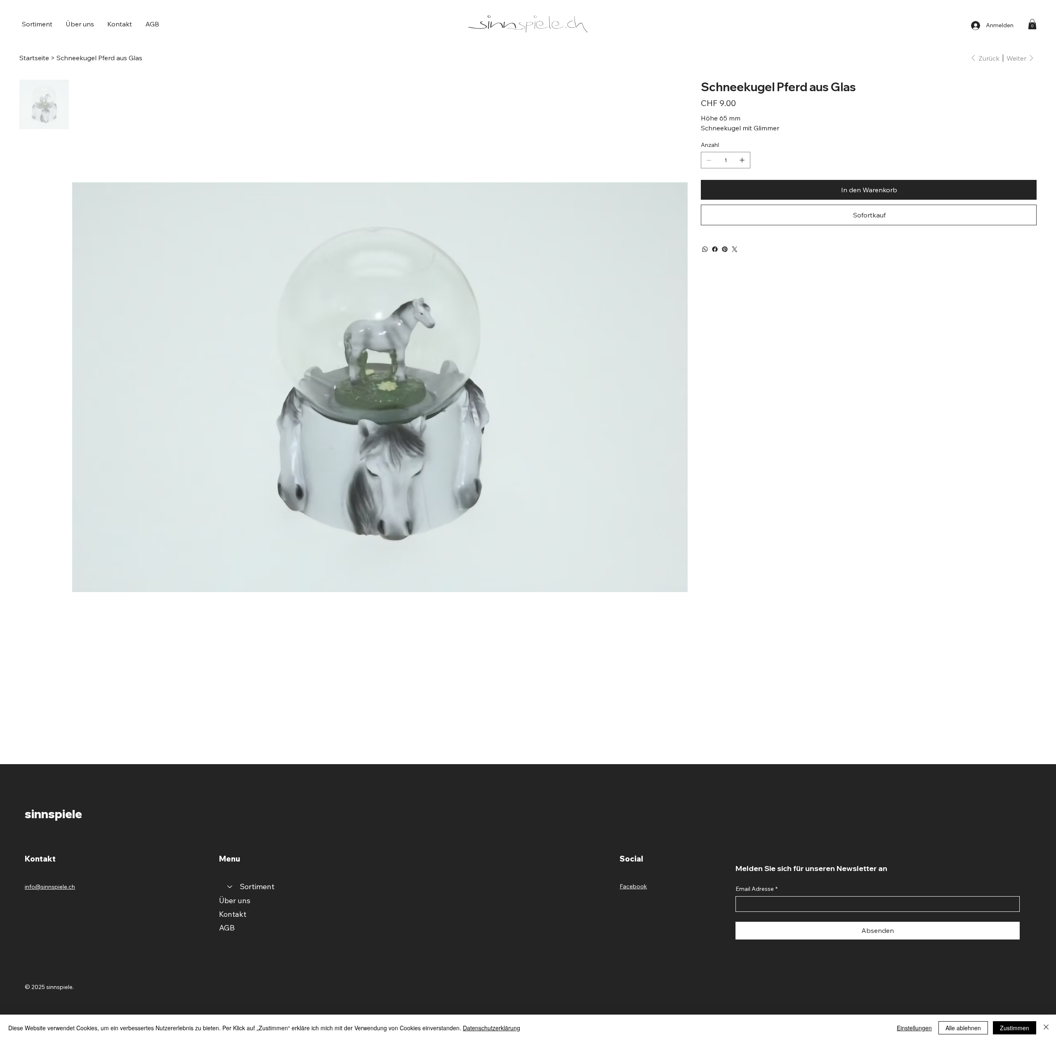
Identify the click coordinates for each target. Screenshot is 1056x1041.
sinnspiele (53, 814)
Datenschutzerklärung (491, 1028)
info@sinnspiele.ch (50, 886)
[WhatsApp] (705, 249)
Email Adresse (756, 888)
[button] (37, 24)
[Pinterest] (725, 249)
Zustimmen (1014, 1028)
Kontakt (232, 914)
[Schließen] (1046, 1027)
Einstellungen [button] (914, 1028)
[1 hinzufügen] (742, 160)
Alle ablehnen (963, 1028)
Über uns (234, 900)
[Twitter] (735, 249)
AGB (227, 927)
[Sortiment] (229, 886)
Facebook (633, 886)
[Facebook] (715, 249)
